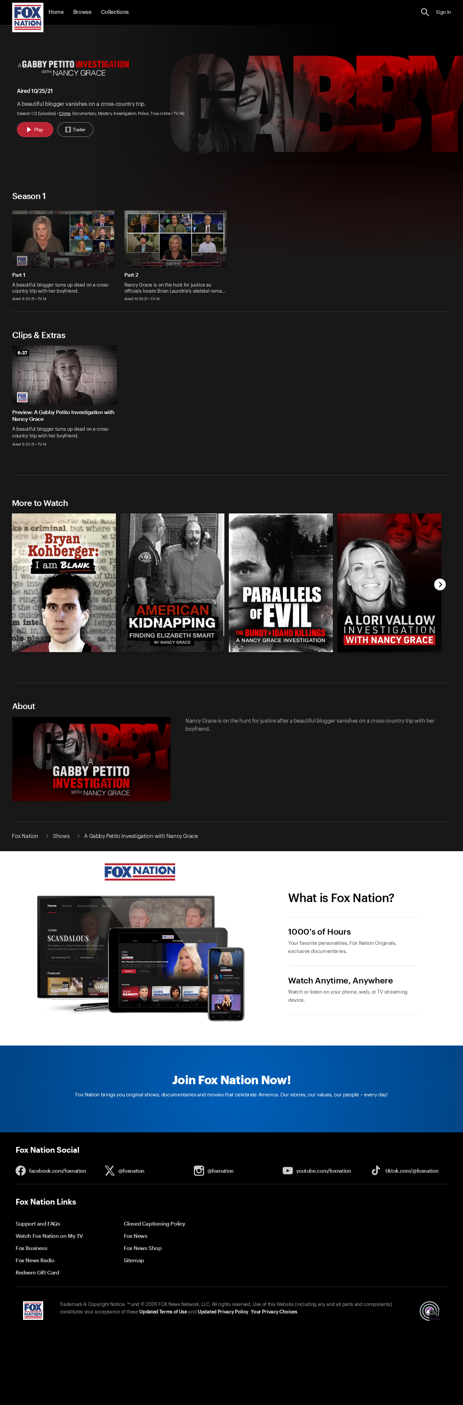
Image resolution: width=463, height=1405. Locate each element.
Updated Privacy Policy (223, 1312)
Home (56, 12)
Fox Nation (25, 836)
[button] (425, 12)
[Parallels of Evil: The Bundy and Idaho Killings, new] (281, 650)
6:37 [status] (22, 352)
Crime (64, 114)
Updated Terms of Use (163, 1312)
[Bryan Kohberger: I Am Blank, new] (64, 650)
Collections (115, 12)
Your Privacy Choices (274, 1312)
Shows (61, 836)
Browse (82, 12)
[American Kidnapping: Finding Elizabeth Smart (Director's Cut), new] (172, 650)
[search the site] (425, 12)
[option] (67, 400)
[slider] (224, 578)
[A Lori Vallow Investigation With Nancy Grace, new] (389, 650)
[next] (440, 585)
